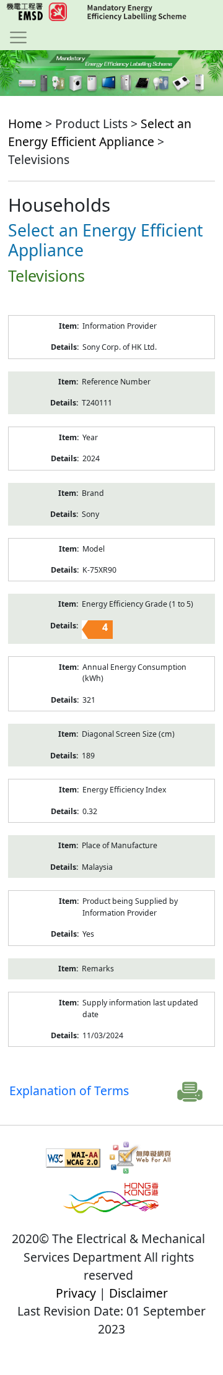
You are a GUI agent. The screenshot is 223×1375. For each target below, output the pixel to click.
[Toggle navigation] (18, 37)
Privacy (76, 1293)
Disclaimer (138, 1293)
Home (25, 123)
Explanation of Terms (69, 1090)
